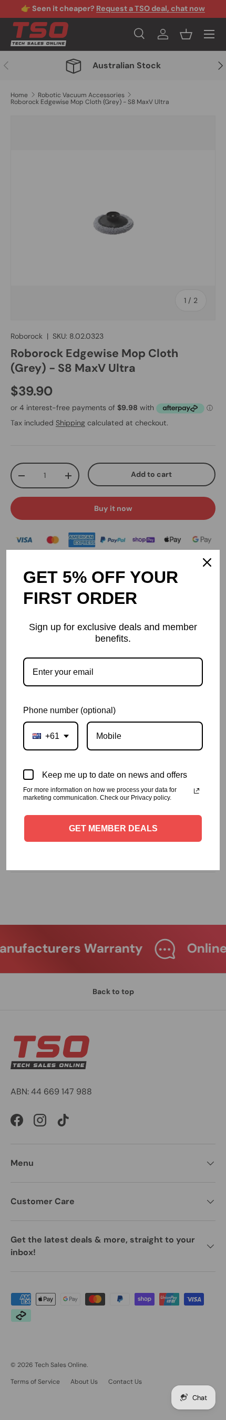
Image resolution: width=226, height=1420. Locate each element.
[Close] (207, 562)
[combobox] (50, 736)
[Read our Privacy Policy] (196, 791)
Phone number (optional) (69, 710)
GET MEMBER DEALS (113, 828)
